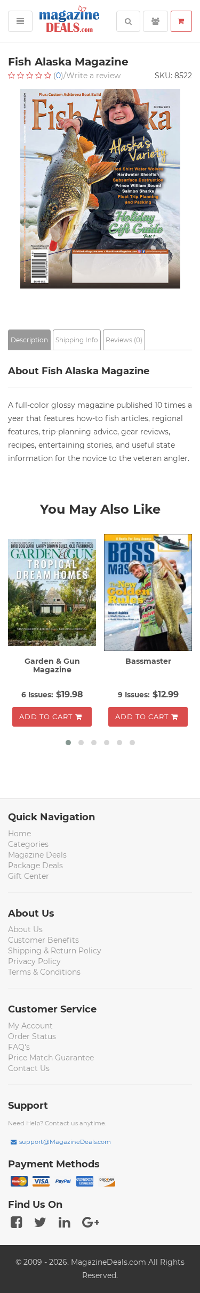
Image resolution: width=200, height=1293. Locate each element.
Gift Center (28, 876)
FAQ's (19, 1047)
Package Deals (35, 865)
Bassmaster (148, 661)
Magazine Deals (37, 855)
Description (29, 340)
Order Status (32, 1036)
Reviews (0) (124, 340)
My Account (30, 1026)
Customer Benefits (43, 940)
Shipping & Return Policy (54, 951)
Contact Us (29, 1068)
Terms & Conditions (44, 972)
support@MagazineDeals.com (65, 1142)
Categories (28, 844)
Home (19, 833)
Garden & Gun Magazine (52, 665)
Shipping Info (76, 340)
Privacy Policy (34, 961)
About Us (25, 929)
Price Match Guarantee (51, 1058)
